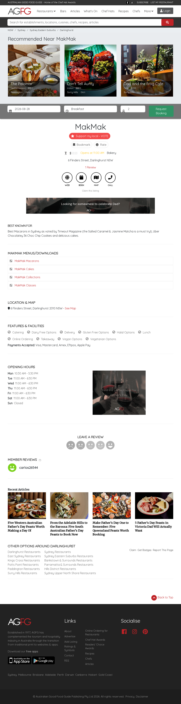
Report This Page (163, 550)
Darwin (69, 674)
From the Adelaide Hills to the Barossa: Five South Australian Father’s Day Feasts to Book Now (68, 528)
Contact (69, 655)
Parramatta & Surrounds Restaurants (68, 564)
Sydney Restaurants (57, 552)
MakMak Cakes (24, 269)
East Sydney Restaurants (24, 556)
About (67, 631)
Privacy (130, 696)
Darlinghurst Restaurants (24, 552)
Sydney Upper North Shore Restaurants (70, 573)
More (147, 11)
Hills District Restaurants (60, 569)
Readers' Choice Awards (94, 646)
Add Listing (70, 641)
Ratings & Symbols (70, 648)
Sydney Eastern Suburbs (43, 30)
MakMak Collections (27, 277)
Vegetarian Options (103, 339)
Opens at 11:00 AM (92, 153)
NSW (10, 30)
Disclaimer (142, 696)
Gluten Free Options (96, 332)
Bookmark (83, 144)
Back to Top (165, 597)
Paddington (16, 92)
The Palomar (22, 84)
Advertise (69, 636)
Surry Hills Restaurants (22, 573)
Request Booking (161, 111)
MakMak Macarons (26, 261)
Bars (63, 11)
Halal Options (126, 332)
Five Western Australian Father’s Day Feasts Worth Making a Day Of (26, 526)
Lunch (147, 332)
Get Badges (144, 550)
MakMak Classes (25, 285)
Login (166, 11)
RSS (66, 660)
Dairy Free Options (44, 332)
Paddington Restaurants (24, 569)
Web (67, 177)
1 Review (90, 167)
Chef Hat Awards (66, 2)
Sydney (21, 30)
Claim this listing (90, 190)
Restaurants (45, 11)
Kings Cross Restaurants (24, 560)
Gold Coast (105, 674)
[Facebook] (127, 3)
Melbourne (24, 674)
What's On (90, 11)
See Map (70, 308)
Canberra (81, 674)
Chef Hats (108, 11)
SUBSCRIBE (142, 2)
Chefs (136, 11)
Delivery (70, 332)
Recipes (123, 11)
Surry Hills (72, 92)
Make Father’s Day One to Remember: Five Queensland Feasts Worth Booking (111, 528)
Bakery (111, 153)
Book (81, 177)
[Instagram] (132, 3)
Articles (75, 11)
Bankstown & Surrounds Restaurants (68, 560)
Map (96, 177)
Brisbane (38, 674)
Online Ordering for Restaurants (96, 632)
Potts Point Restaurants (23, 564)
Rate (103, 144)
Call (110, 177)
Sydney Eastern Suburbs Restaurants (68, 556)
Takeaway (47, 339)
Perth (60, 674)
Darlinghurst (66, 30)
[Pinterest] (146, 632)
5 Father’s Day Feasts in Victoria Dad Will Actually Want (153, 526)
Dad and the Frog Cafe (143, 84)
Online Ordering (22, 339)
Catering (18, 332)
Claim (132, 550)
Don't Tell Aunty (80, 84)
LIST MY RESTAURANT (162, 2)
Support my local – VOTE (91, 136)
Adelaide (50, 674)
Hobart (92, 674)
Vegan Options (72, 339)
